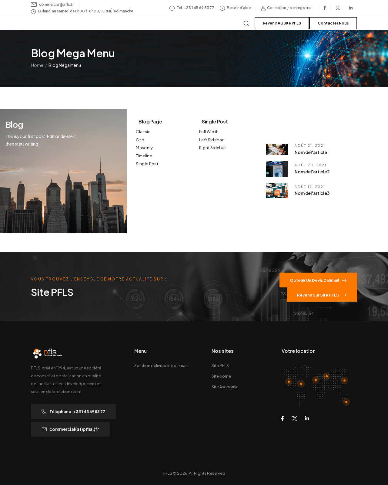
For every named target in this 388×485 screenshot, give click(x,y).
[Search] (246, 22)
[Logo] (48, 24)
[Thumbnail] (277, 149)
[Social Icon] (324, 7)
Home (37, 65)
